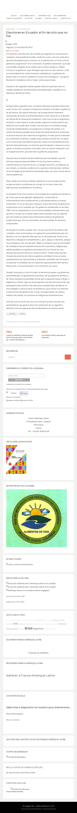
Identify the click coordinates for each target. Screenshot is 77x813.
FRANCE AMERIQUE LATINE (45, 806)
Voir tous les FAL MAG (15, 596)
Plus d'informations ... (15, 714)
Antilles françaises (48, 620)
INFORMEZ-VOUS (44, 16)
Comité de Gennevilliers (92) (28, 767)
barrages (53, 629)
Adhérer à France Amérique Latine (30, 675)
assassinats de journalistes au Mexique (42, 624)
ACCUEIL (14, 16)
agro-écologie (31, 620)
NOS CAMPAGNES (60, 16)
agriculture (9, 624)
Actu (16, 322)
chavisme (55, 624)
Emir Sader (14, 50)
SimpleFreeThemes (36, 809)
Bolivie (62, 620)
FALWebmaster (24, 29)
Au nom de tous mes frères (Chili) (20, 772)
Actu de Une (23, 322)
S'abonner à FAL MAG (15, 602)
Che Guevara (24, 620)
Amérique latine (12, 629)
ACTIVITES (28, 18)
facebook (13, 393)
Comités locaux (51, 18)
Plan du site (65, 18)
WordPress (53, 809)
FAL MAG (38, 18)
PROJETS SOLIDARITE (14, 18)
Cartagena (21, 629)
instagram (17, 400)
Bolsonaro (62, 624)
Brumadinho (47, 629)
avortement (39, 620)
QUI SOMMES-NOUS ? (27, 16)
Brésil (28, 628)
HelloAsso (44, 653)
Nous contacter (13, 720)
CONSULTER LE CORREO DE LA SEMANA (18, 384)
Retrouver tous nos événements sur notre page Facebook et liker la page (27, 389)
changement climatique (25, 624)
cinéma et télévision (15, 620)
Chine (7, 620)
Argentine (38, 628)
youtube (30, 400)
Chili (15, 623)
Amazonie (56, 620)
